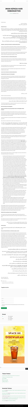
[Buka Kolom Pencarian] (1, 1)
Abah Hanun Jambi (4, 393)
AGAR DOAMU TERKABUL (12, 400)
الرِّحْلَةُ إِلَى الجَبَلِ (4, 378)
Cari (0, 367)
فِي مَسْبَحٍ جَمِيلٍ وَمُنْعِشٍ (5, 381)
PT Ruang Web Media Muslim (19, 405)
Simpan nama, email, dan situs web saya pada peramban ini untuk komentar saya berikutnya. (13, 305)
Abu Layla (11, 13)
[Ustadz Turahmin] (14, 1)
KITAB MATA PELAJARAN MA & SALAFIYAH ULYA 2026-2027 (11, 375)
